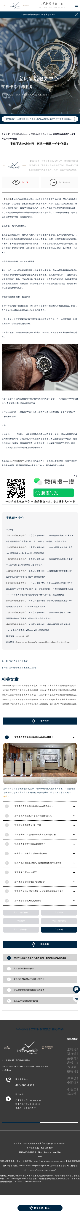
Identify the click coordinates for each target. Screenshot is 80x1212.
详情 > (6, 796)
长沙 (49, 134)
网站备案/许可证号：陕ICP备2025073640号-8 (40, 1152)
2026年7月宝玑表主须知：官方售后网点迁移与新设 (25, 704)
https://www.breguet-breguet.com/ (49, 1161)
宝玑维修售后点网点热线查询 (28, 901)
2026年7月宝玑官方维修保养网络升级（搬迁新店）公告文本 (29, 695)
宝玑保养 (8, 199)
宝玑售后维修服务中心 (33, 1143)
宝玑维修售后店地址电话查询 (22, 668)
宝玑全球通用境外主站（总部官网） (16, 1161)
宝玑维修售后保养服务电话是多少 (30, 882)
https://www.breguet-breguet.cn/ (35, 1166)
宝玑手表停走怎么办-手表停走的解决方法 (33, 816)
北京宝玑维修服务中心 (16, 535)
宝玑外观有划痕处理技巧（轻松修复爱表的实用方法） (39, 863)
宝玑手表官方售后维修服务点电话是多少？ (34, 806)
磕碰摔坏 (73, 1071)
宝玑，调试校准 (21, 912)
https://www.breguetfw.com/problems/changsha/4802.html (43, 642)
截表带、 (73, 1093)
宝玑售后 (59, 929)
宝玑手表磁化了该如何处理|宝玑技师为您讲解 (35, 835)
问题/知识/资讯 (38, 134)
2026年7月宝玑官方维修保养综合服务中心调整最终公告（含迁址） (32, 699)
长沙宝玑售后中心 (18, 461)
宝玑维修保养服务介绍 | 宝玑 (28, 825)
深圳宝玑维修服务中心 (16, 601)
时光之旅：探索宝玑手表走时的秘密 (31, 853)
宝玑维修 (59, 912)
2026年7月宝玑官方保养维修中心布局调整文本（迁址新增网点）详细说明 (35, 690)
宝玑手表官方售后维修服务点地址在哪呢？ (34, 737)
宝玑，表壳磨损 (59, 921)
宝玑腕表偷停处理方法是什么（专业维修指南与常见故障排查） (43, 891)
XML (40, 1157)
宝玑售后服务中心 (52, 3)
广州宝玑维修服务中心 (16, 583)
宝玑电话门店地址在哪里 (26, 872)
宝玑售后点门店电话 (18, 661)
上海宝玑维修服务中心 (16, 559)
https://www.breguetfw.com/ (43, 1170)
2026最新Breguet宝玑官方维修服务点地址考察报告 (25, 686)
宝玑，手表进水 (21, 929)
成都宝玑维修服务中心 (16, 624)
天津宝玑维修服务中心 (16, 612)
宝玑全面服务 (73, 1039)
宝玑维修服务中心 (20, 134)
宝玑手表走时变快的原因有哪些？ (30, 844)
